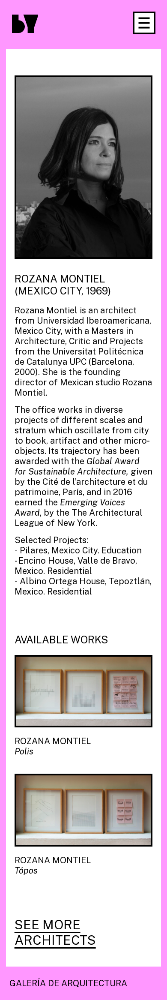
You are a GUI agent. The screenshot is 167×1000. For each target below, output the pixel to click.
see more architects (55, 932)
